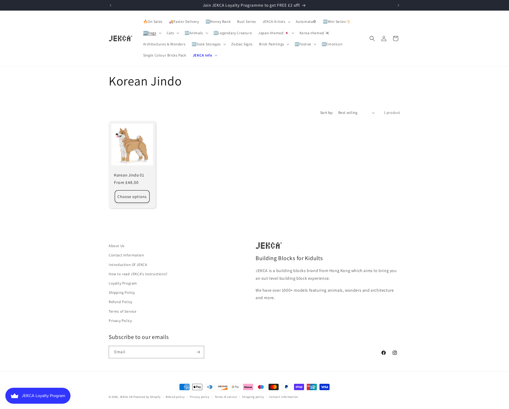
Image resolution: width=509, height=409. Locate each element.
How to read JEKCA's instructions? (138, 274)
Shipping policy (253, 397)
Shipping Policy (122, 292)
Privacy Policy (120, 320)
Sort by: (326, 112)
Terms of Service (123, 311)
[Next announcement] (398, 5)
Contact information (283, 397)
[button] (276, 21)
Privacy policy (199, 397)
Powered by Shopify (147, 397)
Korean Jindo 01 (129, 175)
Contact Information (126, 255)
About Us (117, 245)
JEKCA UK (126, 397)
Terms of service (226, 397)
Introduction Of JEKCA (128, 264)
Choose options (132, 196)
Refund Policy (120, 301)
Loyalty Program (123, 283)
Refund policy (175, 397)
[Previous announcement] (110, 5)
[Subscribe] (198, 352)
